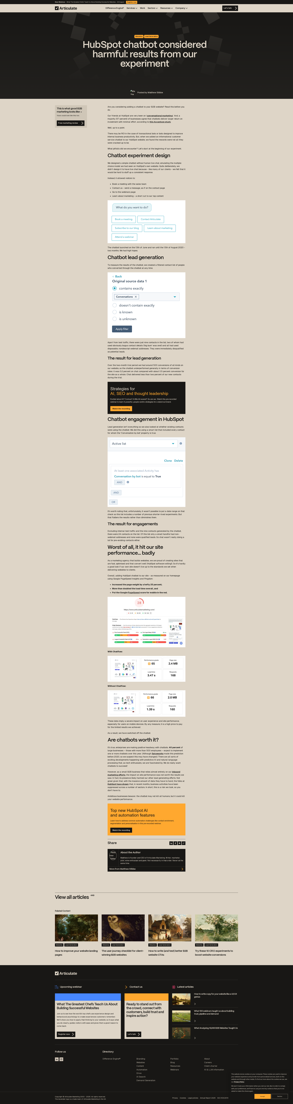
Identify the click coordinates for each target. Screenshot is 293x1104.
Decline (279, 1096)
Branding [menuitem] (140, 1059)
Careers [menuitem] (208, 1062)
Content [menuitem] (140, 1066)
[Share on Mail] (179, 843)
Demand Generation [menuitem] (145, 1080)
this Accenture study (160, 122)
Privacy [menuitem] (175, 1098)
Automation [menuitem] (141, 1069)
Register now (131, 2)
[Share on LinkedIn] (171, 843)
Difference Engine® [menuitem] (111, 1059)
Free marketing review (68, 123)
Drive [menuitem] (138, 1073)
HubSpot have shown (118, 784)
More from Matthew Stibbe (122, 869)
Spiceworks (157, 753)
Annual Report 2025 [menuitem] (208, 1098)
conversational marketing (160, 115)
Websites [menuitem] (140, 1062)
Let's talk (228, 8)
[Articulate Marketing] (66, 8)
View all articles (74, 897)
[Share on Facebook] (175, 843)
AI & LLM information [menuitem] (214, 1069)
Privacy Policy (239, 1082)
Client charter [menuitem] (210, 1066)
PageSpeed (134, 592)
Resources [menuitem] (175, 1066)
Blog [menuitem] (172, 1062)
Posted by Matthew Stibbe (150, 92)
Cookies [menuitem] (183, 1098)
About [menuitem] (207, 1059)
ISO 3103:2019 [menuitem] (222, 1098)
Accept (262, 1096)
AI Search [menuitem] (141, 1077)
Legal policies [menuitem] (193, 1098)
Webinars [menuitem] (174, 1069)
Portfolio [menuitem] (174, 1059)
